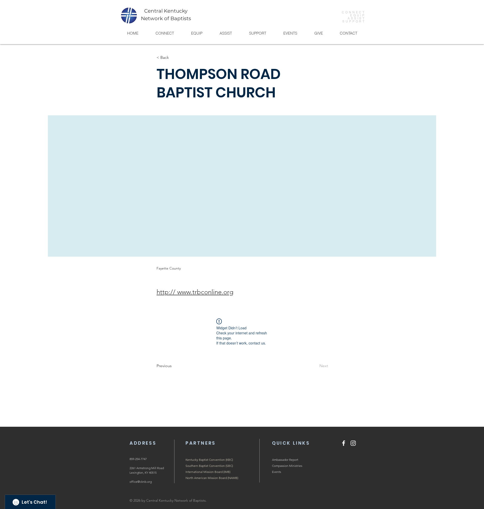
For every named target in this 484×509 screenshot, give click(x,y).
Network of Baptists (166, 18)
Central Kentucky (166, 11)
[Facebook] (343, 443)
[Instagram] (353, 443)
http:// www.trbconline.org (195, 292)
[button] (164, 33)
